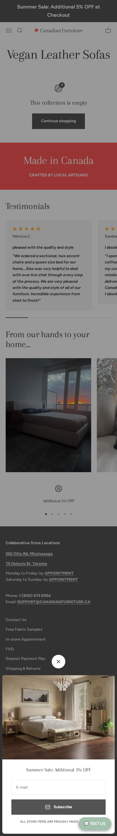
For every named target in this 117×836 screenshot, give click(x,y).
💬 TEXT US (95, 823)
